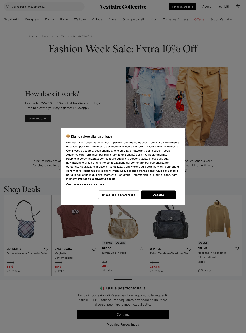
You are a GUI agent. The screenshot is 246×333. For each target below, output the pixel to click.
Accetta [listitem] (158, 195)
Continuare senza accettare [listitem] (85, 184)
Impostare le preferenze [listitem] (118, 195)
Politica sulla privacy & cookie (97, 179)
